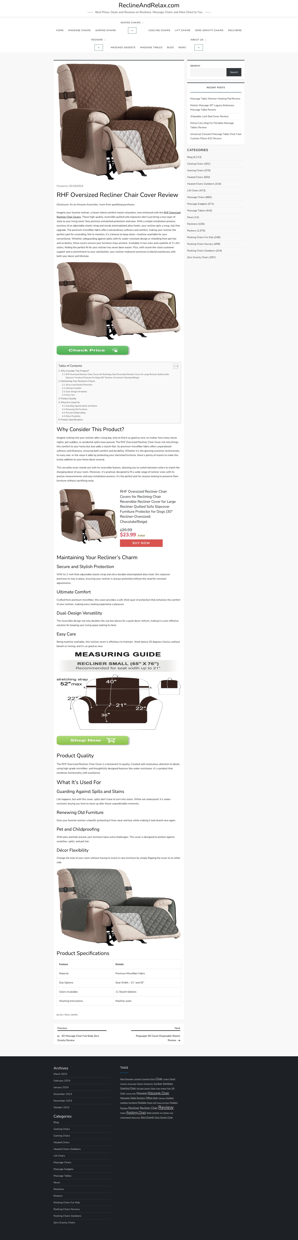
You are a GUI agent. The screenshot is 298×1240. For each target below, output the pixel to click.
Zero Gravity (147, 1117)
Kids (169, 1088)
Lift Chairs (183, 30)
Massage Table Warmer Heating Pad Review (215, 98)
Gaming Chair (128, 1088)
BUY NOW (141, 543)
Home (60, 30)
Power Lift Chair (163, 1103)
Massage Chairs (79, 30)
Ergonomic (148, 1083)
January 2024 (61, 1087)
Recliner (133, 1108)
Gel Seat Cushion (143, 1088)
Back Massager (126, 1079)
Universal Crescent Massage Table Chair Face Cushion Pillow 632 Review (215, 136)
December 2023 (63, 1094)
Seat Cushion (153, 1112)
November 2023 (63, 1100)
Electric (140, 1084)
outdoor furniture (128, 1102)
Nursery (141, 1098)
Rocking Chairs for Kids (200, 237)
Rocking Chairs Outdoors (201, 250)
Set (161, 1113)
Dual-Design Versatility (76, 391)
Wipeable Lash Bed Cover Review (209, 116)
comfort (166, 1079)
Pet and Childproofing (76, 412)
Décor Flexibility (73, 416)
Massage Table (128, 1098)
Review (166, 1107)
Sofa (171, 1113)
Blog (170, 47)
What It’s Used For (70, 402)
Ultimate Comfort (73, 388)
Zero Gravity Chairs (209, 30)
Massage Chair (158, 1093)
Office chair (152, 1098)
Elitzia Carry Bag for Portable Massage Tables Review (212, 125)
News (182, 47)
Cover (172, 1079)
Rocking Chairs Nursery (200, 244)
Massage (141, 1093)
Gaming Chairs (105, 30)
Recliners (235, 30)
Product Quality (68, 398)
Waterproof (135, 1117)
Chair (159, 1079)
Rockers (97, 39)
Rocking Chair (136, 1112)
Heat (158, 1088)
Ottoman (162, 1098)
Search (195, 65)
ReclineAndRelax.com (149, 5)
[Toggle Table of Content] (174, 366)
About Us (197, 39)
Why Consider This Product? (75, 370)
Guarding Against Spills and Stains (81, 406)
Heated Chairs (131, 22)
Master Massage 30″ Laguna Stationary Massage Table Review (212, 107)
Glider (153, 1088)
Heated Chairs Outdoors (200, 184)
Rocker (123, 1113)
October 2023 (61, 1107)
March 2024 (60, 1074)
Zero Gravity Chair (164, 1117)
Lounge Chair (131, 1093)
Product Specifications (72, 419)
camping (138, 1079)
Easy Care (70, 394)
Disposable (132, 1084)
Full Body (158, 1083)
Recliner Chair (149, 1108)
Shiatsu (166, 1113)
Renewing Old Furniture (76, 409)
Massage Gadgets (123, 47)
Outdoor (170, 1098)
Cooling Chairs (159, 30)
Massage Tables (151, 47)
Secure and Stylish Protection (79, 384)
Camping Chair (148, 1079)
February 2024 (62, 1080)
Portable (142, 1102)
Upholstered (125, 1117)
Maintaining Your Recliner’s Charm (78, 381)
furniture (168, 1083)
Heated (164, 1088)
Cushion (123, 1084)
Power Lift (151, 1102)
